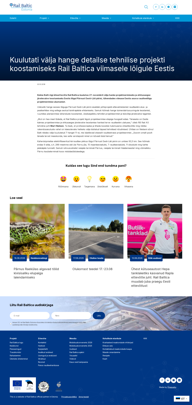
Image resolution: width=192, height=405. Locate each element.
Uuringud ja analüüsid (47, 355)
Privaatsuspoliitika (69, 397)
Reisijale (106, 355)
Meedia (105, 18)
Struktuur (42, 359)
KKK (177, 18)
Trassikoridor (15, 352)
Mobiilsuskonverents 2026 (80, 342)
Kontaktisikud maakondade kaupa (117, 349)
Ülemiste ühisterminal (19, 359)
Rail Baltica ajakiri (76, 352)
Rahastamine (15, 355)
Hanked (41, 346)
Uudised (73, 349)
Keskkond (14, 346)
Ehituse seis (108, 346)
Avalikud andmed (45, 352)
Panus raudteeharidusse (48, 365)
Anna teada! (84, 397)
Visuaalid (73, 355)
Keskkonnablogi (39, 258)
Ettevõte (74, 18)
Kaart (105, 359)
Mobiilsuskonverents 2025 (80, 346)
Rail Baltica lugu (16, 342)
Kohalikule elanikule (142, 18)
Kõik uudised (154, 258)
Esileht (13, 18)
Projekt (43, 18)
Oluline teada (96, 258)
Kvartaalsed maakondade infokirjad (118, 342)
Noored (41, 362)
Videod (72, 359)
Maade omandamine (111, 352)
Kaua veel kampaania (78, 362)
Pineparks (172, 387)
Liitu (99, 315)
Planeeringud (15, 349)
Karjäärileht (43, 349)
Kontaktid (42, 342)
